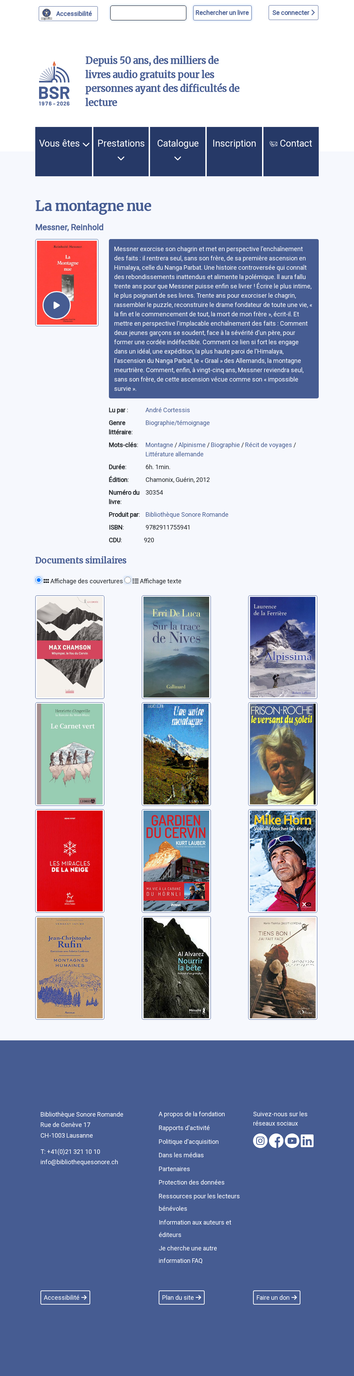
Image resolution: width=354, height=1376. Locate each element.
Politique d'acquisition (189, 1141)
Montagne (160, 444)
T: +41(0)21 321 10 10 (70, 1151)
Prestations (121, 143)
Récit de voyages (269, 444)
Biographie (226, 444)
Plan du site (178, 1297)
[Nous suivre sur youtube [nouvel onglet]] (292, 1141)
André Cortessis (168, 410)
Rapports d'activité (184, 1127)
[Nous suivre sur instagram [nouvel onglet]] (260, 1141)
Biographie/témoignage (178, 422)
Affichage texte (160, 581)
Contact (294, 143)
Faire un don (273, 1297)
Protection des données (192, 1182)
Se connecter (291, 12)
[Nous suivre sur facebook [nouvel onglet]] (276, 1141)
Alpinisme (192, 444)
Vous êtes (60, 143)
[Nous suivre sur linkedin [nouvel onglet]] (307, 1141)
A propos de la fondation (192, 1114)
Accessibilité (74, 13)
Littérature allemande (175, 454)
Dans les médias (181, 1155)
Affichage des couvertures (86, 581)
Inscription (234, 143)
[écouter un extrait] (57, 305)
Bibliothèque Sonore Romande (187, 514)
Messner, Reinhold (69, 227)
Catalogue (178, 143)
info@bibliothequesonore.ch (79, 1162)
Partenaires (174, 1168)
